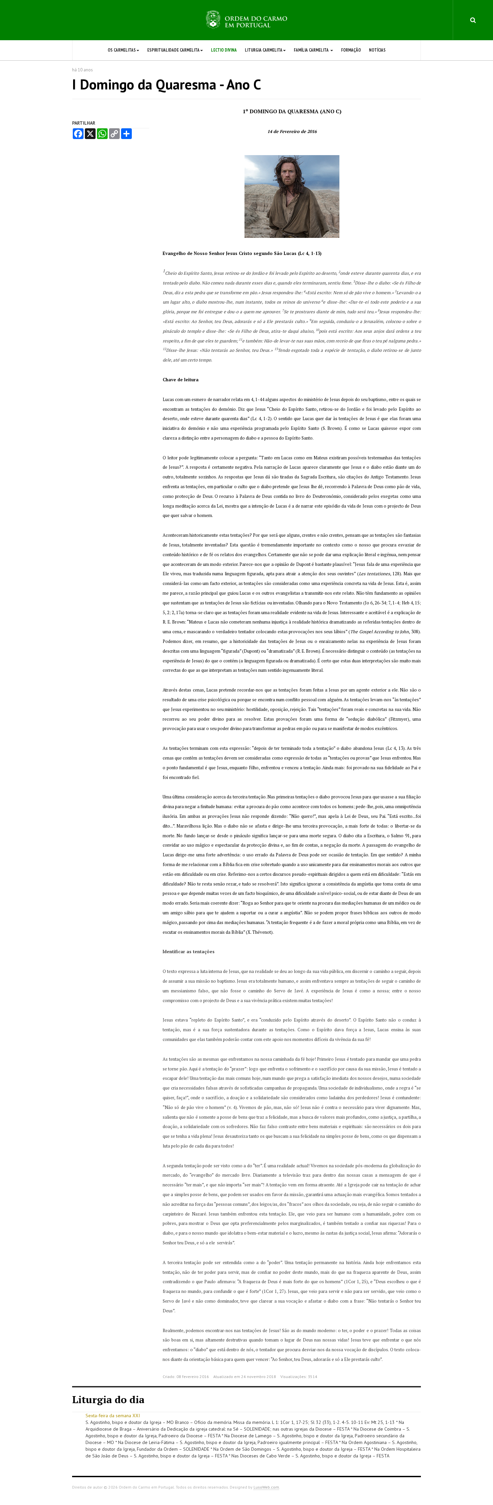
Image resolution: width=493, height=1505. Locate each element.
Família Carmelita (312, 50)
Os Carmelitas (122, 50)
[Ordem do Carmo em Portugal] (246, 19)
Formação (351, 50)
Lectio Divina (224, 50)
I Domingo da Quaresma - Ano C (166, 84)
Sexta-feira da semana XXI (113, 1416)
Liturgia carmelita (263, 50)
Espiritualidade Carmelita (173, 50)
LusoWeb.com (266, 1487)
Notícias (377, 50)
